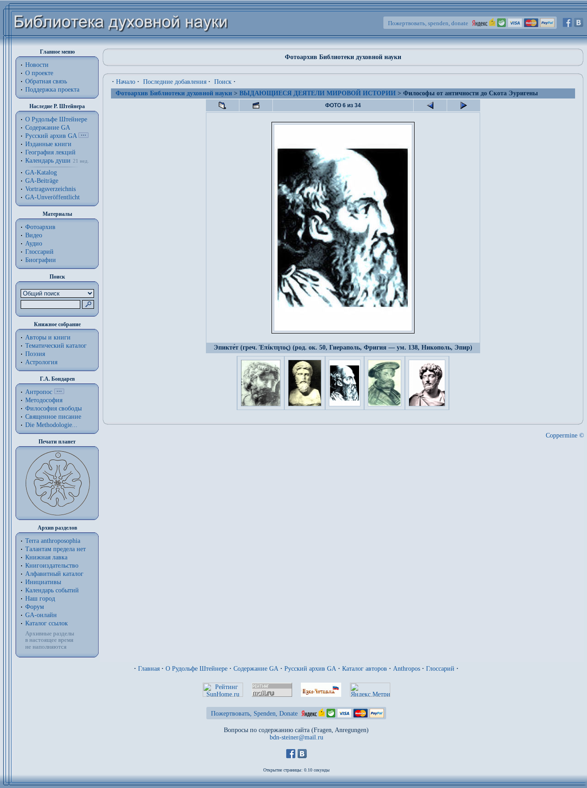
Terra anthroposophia (52, 540)
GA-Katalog (41, 172)
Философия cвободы (53, 408)
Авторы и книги (48, 337)
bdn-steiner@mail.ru (296, 737)
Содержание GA (47, 127)
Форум (34, 606)
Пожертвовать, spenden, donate (428, 23)
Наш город (40, 598)
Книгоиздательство (51, 565)
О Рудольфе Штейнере (196, 668)
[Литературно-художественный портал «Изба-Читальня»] (321, 694)
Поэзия (35, 353)
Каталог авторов (364, 668)
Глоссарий (39, 251)
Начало (125, 81)
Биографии (40, 260)
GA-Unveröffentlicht (52, 197)
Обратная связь (46, 81)
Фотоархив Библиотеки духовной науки (174, 93)
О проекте (39, 73)
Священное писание (53, 416)
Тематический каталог (56, 345)
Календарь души (48, 160)
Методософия (43, 400)
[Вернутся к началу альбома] (222, 105)
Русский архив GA (51, 135)
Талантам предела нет (55, 549)
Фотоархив (40, 227)
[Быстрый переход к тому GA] (83, 135)
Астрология (41, 362)
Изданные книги (48, 144)
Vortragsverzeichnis (50, 189)
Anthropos (406, 668)
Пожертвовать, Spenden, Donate (254, 713)
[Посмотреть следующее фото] (463, 105)
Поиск (223, 81)
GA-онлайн (41, 615)
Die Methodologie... (51, 424)
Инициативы (43, 582)
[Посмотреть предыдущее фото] (430, 105)
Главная (149, 668)
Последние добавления (174, 81)
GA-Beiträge (41, 180)
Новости (37, 64)
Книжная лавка (46, 557)
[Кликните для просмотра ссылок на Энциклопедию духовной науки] (59, 392)
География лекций (50, 152)
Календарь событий (52, 590)
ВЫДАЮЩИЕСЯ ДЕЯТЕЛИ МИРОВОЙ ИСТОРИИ (317, 93)
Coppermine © (565, 435)
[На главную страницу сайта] (121, 44)
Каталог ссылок (46, 623)
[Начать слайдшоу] (255, 105)
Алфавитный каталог (54, 573)
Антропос (38, 392)
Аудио (33, 243)
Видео (33, 235)
